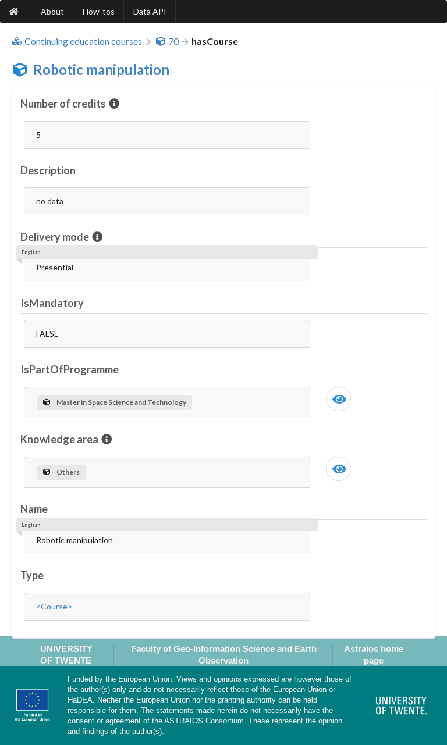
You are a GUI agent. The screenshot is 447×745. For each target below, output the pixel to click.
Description (48, 170)
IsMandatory (52, 303)
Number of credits (63, 103)
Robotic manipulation (101, 69)
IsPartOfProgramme (69, 369)
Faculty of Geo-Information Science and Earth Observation (224, 654)
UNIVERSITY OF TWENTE (66, 654)
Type (32, 575)
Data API (149, 11)
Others (68, 472)
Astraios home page (373, 654)
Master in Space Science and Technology (121, 402)
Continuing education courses (83, 41)
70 (173, 41)
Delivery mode (54, 236)
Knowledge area (59, 439)
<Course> (54, 606)
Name (34, 508)
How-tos (99, 11)
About (52, 11)
